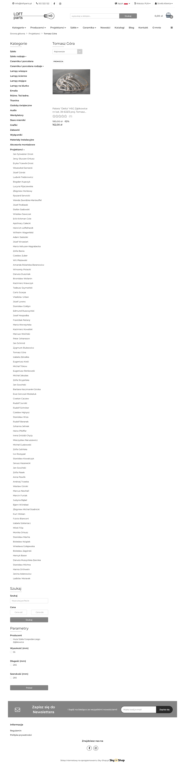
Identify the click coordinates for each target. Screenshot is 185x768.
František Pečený (21, 320)
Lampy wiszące (18, 71)
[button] (16, 725)
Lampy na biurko (19, 85)
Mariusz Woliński (21, 334)
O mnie (156, 27)
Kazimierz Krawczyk (23, 283)
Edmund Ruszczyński (23, 311)
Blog (131, 27)
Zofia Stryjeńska (21, 380)
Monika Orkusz (20, 532)
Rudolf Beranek (20, 421)
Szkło (13, 51)
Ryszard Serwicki (21, 195)
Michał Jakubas (20, 375)
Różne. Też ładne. (19, 95)
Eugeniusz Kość (21, 361)
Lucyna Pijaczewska (23, 186)
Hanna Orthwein (21, 569)
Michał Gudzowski (22, 444)
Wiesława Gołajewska (24, 546)
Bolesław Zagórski (22, 551)
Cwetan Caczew (21, 398)
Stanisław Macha (21, 537)
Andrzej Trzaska (21, 481)
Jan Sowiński (19, 384)
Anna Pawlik (19, 477)
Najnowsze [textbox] (59, 51)
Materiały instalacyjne (22, 139)
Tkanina (14, 100)
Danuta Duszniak (21, 274)
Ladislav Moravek (21, 578)
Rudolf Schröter (21, 408)
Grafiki (13, 125)
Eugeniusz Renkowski (24, 371)
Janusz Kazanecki (21, 463)
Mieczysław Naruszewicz (25, 440)
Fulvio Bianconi (21, 518)
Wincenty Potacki (22, 269)
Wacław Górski (20, 486)
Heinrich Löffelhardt (23, 228)
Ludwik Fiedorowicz (23, 177)
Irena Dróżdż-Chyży (23, 435)
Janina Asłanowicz (22, 574)
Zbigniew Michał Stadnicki (26, 509)
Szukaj (29, 620)
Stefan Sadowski (21, 209)
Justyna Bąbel (20, 500)
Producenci (37, 27)
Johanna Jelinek (21, 426)
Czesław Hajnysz (21, 412)
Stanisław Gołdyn (21, 306)
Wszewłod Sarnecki (23, 168)
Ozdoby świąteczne (21, 105)
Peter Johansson (21, 338)
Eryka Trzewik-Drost (23, 163)
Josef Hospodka (21, 315)
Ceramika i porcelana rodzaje (26, 66)
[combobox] (67, 51)
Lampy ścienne (18, 76)
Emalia (14, 90)
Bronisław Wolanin (22, 278)
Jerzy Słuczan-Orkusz (23, 158)
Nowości (105, 27)
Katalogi (119, 27)
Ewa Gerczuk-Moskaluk (24, 394)
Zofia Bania (18, 251)
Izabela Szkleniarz (22, 523)
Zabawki (15, 130)
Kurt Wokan (19, 514)
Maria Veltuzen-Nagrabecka (27, 246)
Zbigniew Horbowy (22, 191)
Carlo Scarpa (19, 292)
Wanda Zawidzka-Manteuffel (27, 200)
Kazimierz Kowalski (23, 329)
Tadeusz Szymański (23, 287)
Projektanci (16, 149)
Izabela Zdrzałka (21, 357)
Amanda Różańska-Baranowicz (28, 265)
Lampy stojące (18, 80)
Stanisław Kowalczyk (23, 458)
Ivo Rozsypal (19, 454)
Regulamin (16, 730)
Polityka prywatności (21, 735)
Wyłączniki (16, 134)
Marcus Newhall (21, 491)
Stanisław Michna (22, 564)
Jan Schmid (19, 343)
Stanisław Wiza (20, 417)
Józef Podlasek (20, 205)
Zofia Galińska (20, 449)
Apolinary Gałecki (22, 223)
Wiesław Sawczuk (22, 214)
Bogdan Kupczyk (21, 181)
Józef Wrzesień (20, 241)
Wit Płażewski (20, 260)
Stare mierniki (17, 120)
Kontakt (143, 27)
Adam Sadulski (20, 237)
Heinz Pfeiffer (20, 431)
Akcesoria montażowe (22, 144)
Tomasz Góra (19, 352)
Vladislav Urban (21, 297)
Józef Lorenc (19, 301)
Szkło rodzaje (17, 56)
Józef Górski (19, 172)
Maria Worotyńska (22, 324)
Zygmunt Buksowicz (23, 347)
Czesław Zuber (20, 255)
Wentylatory (17, 115)
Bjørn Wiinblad (20, 504)
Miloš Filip (18, 528)
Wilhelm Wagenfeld (23, 232)
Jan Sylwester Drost (23, 154)
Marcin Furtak (20, 495)
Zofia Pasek (19, 472)
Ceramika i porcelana (21, 61)
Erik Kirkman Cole (22, 218)
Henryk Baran (20, 555)
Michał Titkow (20, 366)
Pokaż (29, 687)
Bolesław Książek (21, 541)
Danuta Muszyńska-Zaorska (27, 560)
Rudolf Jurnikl (20, 403)
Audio (13, 110)
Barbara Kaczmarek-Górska (27, 389)
